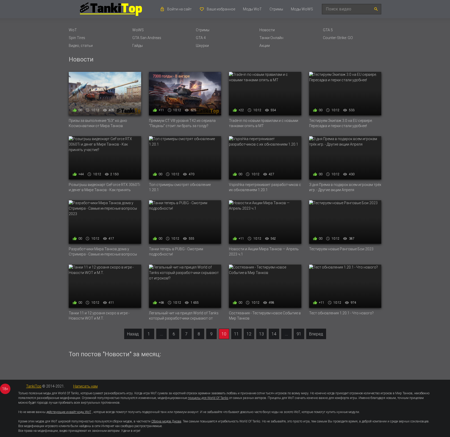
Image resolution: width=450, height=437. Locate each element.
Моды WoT (252, 9)
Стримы (276, 9)
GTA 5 (328, 30)
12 (249, 334)
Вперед (316, 334)
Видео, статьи (81, 45)
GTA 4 (201, 38)
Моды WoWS (302, 9)
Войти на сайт (179, 9)
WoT (73, 30)
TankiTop (33, 386)
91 (299, 334)
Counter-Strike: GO (338, 38)
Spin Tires (77, 38)
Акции (264, 45)
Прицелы (274, 398)
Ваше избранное (221, 9)
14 (274, 334)
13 (261, 334)
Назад (133, 334)
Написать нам (85, 386)
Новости (267, 30)
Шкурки (202, 45)
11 (236, 334)
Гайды (137, 45)
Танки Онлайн (271, 38)
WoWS (138, 30)
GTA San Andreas (146, 38)
